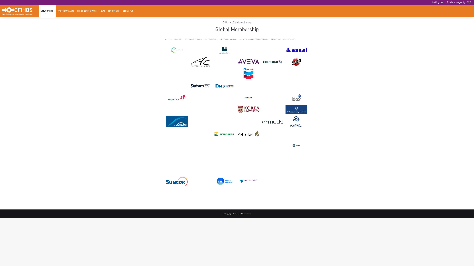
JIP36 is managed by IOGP (458, 2)
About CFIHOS (47, 11)
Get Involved (113, 11)
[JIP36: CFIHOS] (17, 11)
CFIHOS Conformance (87, 11)
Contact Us (128, 11)
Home (228, 22)
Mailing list (437, 2)
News (102, 11)
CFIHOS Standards (66, 11)
